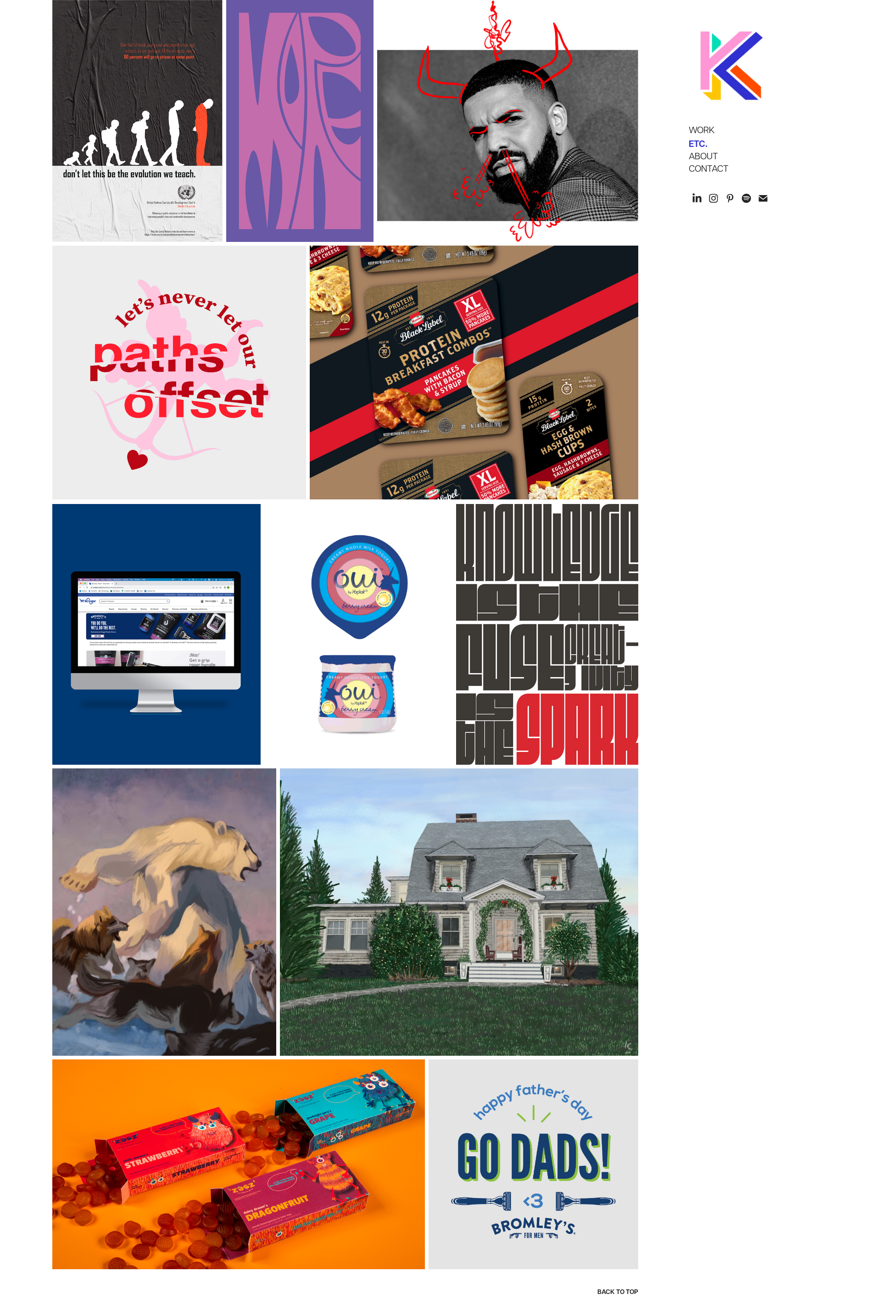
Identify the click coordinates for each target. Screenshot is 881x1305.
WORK (702, 129)
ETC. (698, 143)
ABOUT (703, 156)
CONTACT (709, 168)
